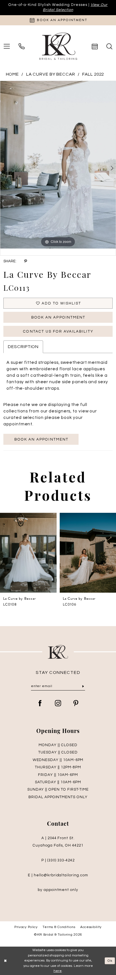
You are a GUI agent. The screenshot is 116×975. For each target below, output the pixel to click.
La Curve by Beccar (50, 74)
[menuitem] (21, 46)
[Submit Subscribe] (83, 686)
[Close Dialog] (5, 961)
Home (12, 74)
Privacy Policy (26, 927)
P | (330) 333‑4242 (58, 860)
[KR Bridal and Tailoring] (58, 46)
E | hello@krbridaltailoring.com (58, 875)
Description (23, 346)
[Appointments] (95, 46)
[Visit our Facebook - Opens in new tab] (40, 704)
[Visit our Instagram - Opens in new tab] (58, 704)
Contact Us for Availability (58, 331)
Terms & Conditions (59, 927)
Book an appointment (41, 439)
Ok (110, 960)
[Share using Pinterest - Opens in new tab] (25, 261)
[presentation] (28, 553)
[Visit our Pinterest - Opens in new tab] (75, 704)
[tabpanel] (58, 165)
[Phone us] (21, 46)
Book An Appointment (58, 317)
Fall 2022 (93, 74)
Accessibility (91, 927)
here (57, 971)
